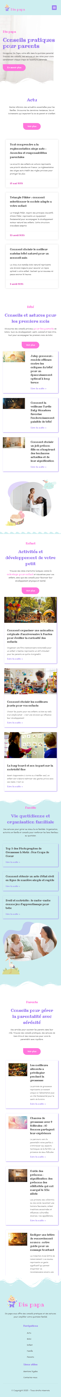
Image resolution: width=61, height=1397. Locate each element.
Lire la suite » (38, 388)
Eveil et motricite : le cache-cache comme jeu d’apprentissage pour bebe (28, 904)
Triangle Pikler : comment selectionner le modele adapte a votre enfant (31, 201)
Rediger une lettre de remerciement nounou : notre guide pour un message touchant (42, 1242)
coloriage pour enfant (20, 574)
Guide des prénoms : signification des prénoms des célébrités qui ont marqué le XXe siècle (41, 1182)
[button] (54, 7)
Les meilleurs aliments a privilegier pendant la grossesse (39, 1072)
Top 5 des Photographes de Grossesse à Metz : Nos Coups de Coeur (27, 852)
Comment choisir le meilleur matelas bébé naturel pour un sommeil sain (29, 253)
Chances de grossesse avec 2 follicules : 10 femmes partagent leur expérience (42, 1125)
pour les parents (44, 328)
